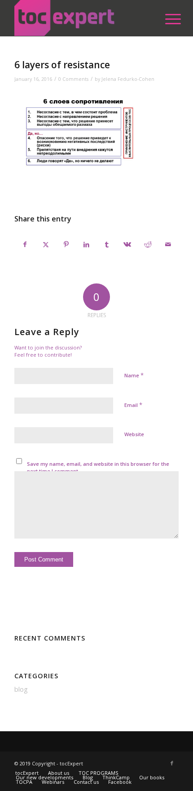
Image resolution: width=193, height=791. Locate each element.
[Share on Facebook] (25, 244)
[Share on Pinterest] (66, 244)
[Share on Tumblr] (107, 244)
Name (134, 375)
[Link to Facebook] (172, 763)
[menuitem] (166, 19)
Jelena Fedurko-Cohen (127, 79)
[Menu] (166, 19)
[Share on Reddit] (148, 244)
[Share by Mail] (168, 244)
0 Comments (73, 79)
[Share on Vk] (127, 244)
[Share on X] (46, 244)
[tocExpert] (79, 18)
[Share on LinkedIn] (86, 244)
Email (133, 405)
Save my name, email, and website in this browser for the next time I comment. (98, 467)
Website (134, 434)
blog (21, 689)
